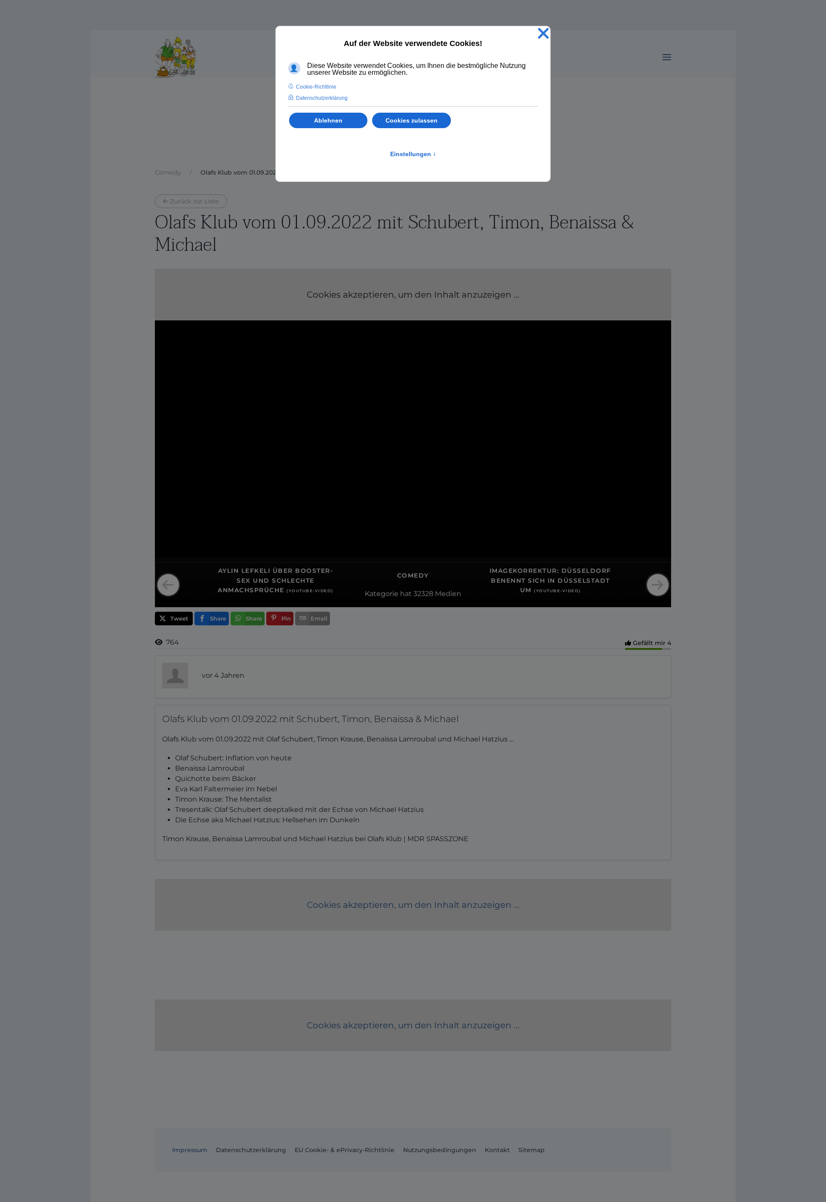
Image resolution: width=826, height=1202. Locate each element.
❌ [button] (543, 33)
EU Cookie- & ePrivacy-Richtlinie (345, 1150)
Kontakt (497, 1150)
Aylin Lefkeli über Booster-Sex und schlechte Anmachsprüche (275, 580)
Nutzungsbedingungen (439, 1150)
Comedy (413, 575)
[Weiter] (658, 585)
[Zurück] (168, 585)
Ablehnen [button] (328, 120)
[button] (667, 57)
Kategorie (381, 594)
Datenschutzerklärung (251, 1150)
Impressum (189, 1150)
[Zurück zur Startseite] (175, 57)
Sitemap (531, 1150)
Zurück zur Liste (194, 201)
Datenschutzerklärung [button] (322, 98)
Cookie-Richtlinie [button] (316, 87)
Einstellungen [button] (413, 154)
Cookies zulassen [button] (411, 120)
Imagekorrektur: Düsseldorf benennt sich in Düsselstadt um (550, 580)
